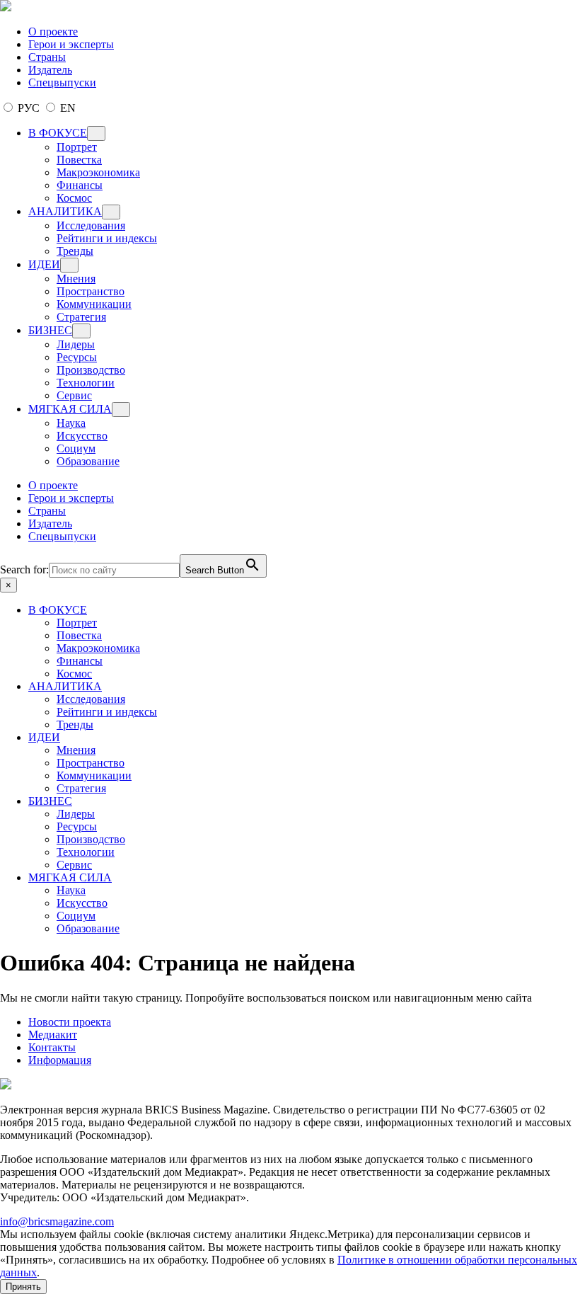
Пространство (90, 291)
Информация (59, 1060)
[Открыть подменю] (96, 133)
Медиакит (52, 1035)
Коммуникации (94, 304)
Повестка (79, 160)
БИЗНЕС (50, 330)
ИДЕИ (44, 264)
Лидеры (76, 344)
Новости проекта (69, 1022)
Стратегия (81, 317)
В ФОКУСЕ (57, 133)
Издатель (50, 70)
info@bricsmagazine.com (57, 1221)
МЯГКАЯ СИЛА (70, 409)
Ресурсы (77, 357)
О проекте (53, 31)
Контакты (52, 1047)
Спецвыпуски (62, 82)
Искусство (82, 436)
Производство (91, 370)
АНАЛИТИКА (65, 211)
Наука (71, 423)
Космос (74, 198)
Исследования (91, 225)
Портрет (77, 147)
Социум (76, 448)
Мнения (76, 279)
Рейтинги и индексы (107, 238)
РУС (28, 108)
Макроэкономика (98, 172)
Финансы (80, 185)
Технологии (86, 383)
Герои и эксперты (71, 44)
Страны (47, 57)
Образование (88, 461)
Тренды (75, 251)
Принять (23, 1286)
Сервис (74, 395)
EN (66, 108)
